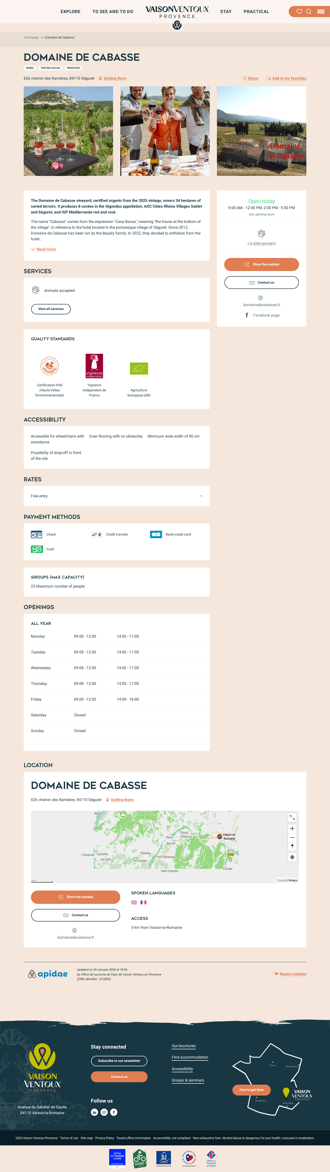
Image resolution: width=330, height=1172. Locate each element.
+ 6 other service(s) (261, 243)
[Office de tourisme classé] (117, 1158)
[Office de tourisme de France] (211, 1158)
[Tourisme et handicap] (163, 1158)
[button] (308, 11)
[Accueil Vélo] (140, 1158)
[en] (321, 11)
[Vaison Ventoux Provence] (177, 18)
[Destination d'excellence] (188, 1158)
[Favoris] (299, 11)
